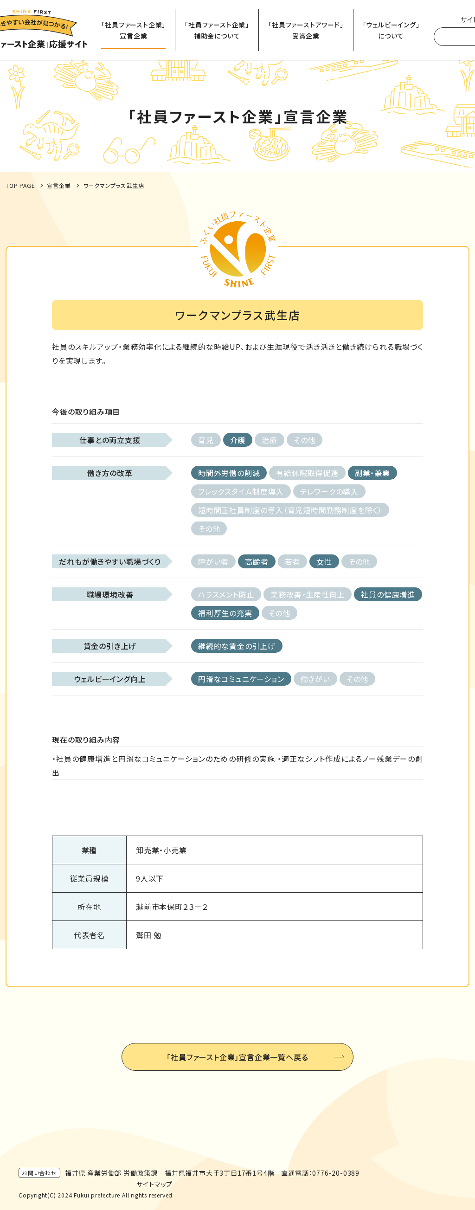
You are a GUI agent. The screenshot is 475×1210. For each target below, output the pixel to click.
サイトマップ (154, 1184)
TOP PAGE (20, 185)
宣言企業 (59, 185)
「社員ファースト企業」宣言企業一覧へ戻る (237, 1056)
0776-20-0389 (335, 1173)
